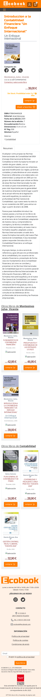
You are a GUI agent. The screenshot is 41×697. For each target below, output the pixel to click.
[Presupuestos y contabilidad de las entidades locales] (30, 324)
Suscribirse (20, 663)
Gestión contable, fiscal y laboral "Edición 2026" (11, 543)
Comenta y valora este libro (15, 82)
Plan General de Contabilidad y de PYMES (10, 479)
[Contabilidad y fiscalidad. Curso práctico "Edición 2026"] (30, 461)
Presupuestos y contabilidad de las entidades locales (30, 346)
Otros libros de (17, 307)
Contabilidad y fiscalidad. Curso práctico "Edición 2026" (30, 482)
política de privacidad (25, 657)
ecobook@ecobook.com (22, 624)
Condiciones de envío (20, 644)
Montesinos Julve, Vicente (16, 77)
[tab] (8, 149)
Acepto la (21, 657)
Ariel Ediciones (19, 116)
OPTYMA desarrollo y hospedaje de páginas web (20, 695)
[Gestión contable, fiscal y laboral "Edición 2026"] (11, 523)
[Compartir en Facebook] (6, 70)
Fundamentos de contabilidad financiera (10, 342)
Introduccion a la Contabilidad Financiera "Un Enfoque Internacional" (11, 407)
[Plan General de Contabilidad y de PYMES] (11, 460)
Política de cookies (20, 640)
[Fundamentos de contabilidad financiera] (11, 323)
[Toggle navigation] (3, 9)
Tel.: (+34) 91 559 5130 (22, 620)
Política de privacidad (20, 636)
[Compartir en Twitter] (13, 70)
